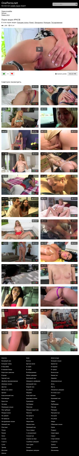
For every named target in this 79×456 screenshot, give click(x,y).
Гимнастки (54, 375)
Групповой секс (31, 378)
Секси (3, 436)
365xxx (3, 13)
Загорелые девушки (57, 390)
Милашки (54, 410)
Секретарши (55, 433)
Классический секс (7, 395)
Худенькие (54, 447)
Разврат (53, 430)
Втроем (4, 375)
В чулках (54, 369)
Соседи (3, 439)
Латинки (4, 404)
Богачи (28, 361)
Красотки (4, 401)
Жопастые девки (7, 390)
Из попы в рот (55, 393)
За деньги (29, 390)
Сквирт (53, 436)
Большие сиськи (56, 361)
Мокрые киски (6, 413)
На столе (29, 418)
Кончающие (5, 398)
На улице (54, 418)
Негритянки (30, 421)
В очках (28, 369)
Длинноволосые (56, 381)
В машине (54, 367)
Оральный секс (31, 427)
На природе (5, 418)
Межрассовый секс (32, 410)
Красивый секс (56, 398)
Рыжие (3, 433)
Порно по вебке (6, 11)
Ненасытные (30, 424)
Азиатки (4, 358)
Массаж (53, 407)
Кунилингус (30, 401)
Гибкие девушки (31, 375)
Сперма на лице (31, 439)
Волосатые (54, 372)
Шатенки (4, 450)
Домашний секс (31, 384)
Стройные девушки (32, 442)
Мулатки (29, 413)
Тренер (3, 447)
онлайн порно (15, 6)
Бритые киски (30, 364)
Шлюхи (3, 453)
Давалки (54, 378)
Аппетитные (55, 358)
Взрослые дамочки (7, 372)
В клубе (28, 367)
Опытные (4, 427)
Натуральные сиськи (8, 421)
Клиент (53, 395)
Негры (53, 421)
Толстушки (29, 444)
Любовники (54, 404)
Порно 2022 (5, 15)
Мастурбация (5, 410)
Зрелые (3, 393)
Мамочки (29, 407)
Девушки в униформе (33, 381)
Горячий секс (5, 378)
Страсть (4, 442)
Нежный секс (5, 424)
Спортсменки (55, 439)
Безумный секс (6, 361)
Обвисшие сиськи (56, 424)
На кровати (30, 416)
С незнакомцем (31, 433)
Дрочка (3, 387)
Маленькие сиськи (7, 407)
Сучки (3, 444)
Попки (3, 430)
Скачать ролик (66, 74)
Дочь (52, 384)
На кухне (54, 416)
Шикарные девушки (32, 450)
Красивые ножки (31, 398)
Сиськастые (30, 436)
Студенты (54, 442)
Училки (28, 447)
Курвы (53, 401)
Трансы (53, 444)
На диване (4, 416)
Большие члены (6, 364)
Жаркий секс (30, 387)
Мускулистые (55, 413)
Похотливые (30, 430)
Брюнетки (54, 364)
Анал (27, 358)
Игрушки (29, 393)
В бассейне (5, 367)
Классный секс (31, 395)
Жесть (53, 387)
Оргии (53, 427)
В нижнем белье (6, 369)
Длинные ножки (6, 384)
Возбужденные (31, 372)
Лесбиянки (29, 404)
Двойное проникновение (9, 381)
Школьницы (55, 450)
